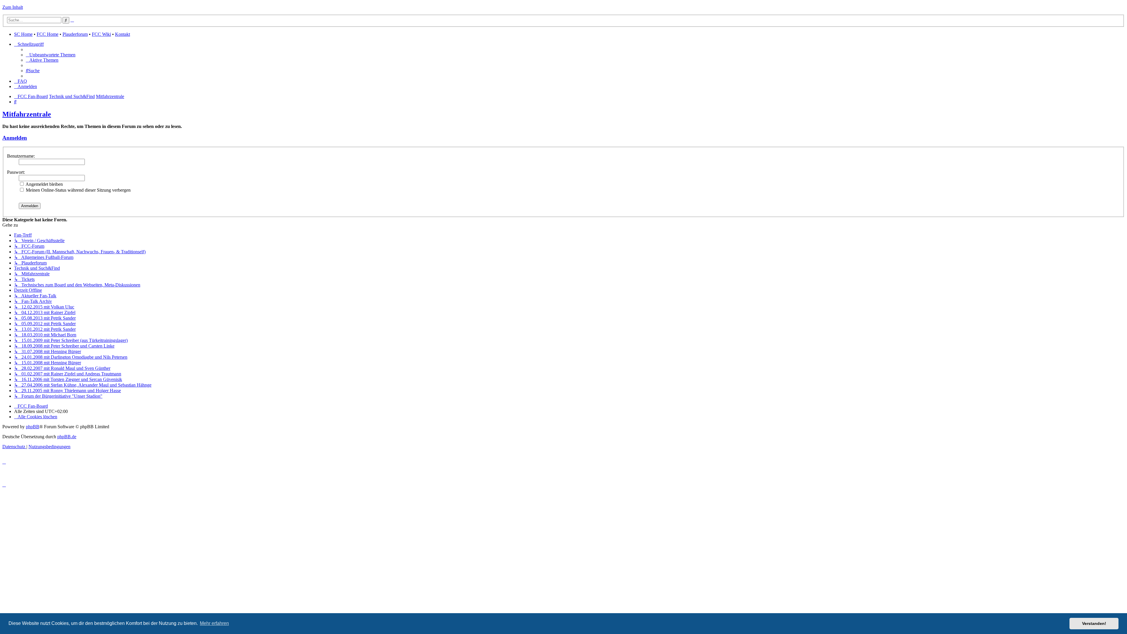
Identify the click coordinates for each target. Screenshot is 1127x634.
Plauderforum (75, 34)
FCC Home (47, 34)
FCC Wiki (101, 34)
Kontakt (122, 34)
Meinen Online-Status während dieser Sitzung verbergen (78, 190)
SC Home (23, 34)
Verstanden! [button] (1094, 623)
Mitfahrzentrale (26, 114)
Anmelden (14, 138)
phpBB (32, 426)
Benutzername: (21, 156)
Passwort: (16, 172)
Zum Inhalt (12, 7)
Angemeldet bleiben (44, 184)
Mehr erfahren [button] (214, 623)
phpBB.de (66, 436)
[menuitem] (50, 54)
